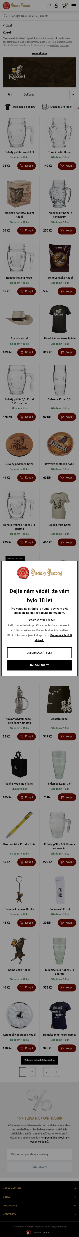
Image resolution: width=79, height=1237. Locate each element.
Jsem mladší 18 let (39, 652)
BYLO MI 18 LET (39, 665)
